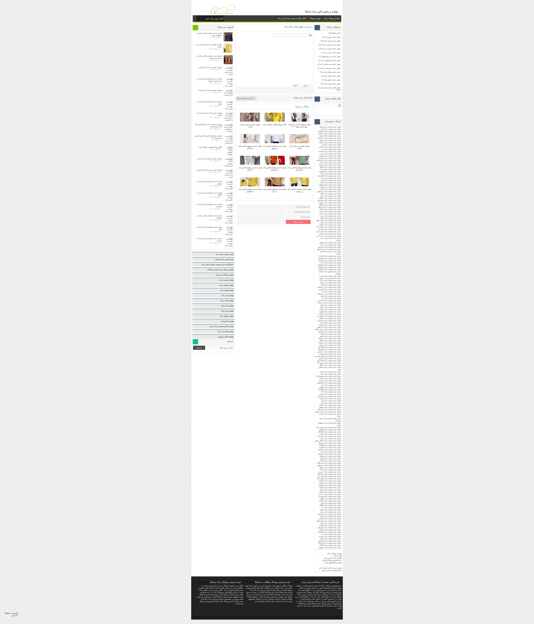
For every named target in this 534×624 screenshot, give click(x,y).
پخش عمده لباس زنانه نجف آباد (329, 436)
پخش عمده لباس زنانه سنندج (330, 158)
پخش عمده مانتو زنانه (332, 80)
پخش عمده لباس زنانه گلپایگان (329, 432)
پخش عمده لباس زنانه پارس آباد (329, 363)
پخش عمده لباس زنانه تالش (330, 498)
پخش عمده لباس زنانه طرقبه (330, 234)
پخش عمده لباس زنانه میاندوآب (329, 320)
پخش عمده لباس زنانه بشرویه (329, 260)
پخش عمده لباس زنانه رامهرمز (329, 267)
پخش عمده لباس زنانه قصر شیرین (328, 356)
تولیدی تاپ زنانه (228, 295)
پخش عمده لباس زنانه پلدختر (330, 530)
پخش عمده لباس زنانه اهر (331, 178)
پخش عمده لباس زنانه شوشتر (329, 269)
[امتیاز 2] (303, 80)
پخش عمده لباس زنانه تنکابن (330, 378)
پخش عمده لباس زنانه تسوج (330, 278)
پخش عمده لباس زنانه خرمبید (330, 472)
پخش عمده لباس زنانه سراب (330, 211)
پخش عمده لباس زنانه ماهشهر (329, 265)
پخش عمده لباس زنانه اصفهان (329, 131)
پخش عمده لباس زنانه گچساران (329, 360)
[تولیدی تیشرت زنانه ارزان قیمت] (228, 74)
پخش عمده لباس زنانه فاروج (330, 456)
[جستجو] (199, 18)
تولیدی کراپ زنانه (227, 300)
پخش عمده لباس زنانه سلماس (329, 300)
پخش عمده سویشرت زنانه (330, 68)
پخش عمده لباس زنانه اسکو (330, 209)
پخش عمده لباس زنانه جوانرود (329, 332)
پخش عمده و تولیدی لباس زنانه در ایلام (250, 169)
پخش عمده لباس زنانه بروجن (330, 345)
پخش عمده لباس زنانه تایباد (330, 182)
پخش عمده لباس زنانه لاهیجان (329, 485)
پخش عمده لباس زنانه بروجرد (329, 536)
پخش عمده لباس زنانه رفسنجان (329, 474)
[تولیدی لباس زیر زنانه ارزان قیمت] (299, 142)
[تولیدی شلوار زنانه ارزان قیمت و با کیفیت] (228, 52)
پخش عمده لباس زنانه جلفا (331, 218)
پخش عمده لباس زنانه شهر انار (329, 476)
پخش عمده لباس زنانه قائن (330, 458)
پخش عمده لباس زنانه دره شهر (329, 352)
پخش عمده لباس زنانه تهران (330, 127)
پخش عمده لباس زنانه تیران (330, 438)
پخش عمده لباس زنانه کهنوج (330, 311)
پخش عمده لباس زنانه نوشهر (330, 387)
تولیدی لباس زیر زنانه (226, 331)
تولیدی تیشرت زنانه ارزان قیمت (210, 67)
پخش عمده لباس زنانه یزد (331, 149)
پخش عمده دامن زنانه (332, 52)
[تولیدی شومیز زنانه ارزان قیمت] (228, 95)
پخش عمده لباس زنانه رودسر (330, 496)
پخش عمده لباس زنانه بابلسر (330, 405)
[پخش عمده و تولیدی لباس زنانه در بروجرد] (299, 186)
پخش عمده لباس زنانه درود (330, 452)
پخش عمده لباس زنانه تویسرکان (328, 521)
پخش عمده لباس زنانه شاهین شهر (328, 441)
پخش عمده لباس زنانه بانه (331, 507)
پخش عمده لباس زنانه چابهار (330, 340)
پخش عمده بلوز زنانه (333, 37)
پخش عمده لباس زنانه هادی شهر (328, 220)
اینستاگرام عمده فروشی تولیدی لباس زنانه (217, 264)
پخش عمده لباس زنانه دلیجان (330, 481)
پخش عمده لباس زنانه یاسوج (330, 358)
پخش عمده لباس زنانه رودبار (330, 394)
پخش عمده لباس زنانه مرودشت (329, 294)
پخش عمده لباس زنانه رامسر (330, 380)
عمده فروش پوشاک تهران (332, 560)
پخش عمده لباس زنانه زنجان (330, 162)
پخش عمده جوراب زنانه (331, 49)
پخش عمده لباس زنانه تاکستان (329, 176)
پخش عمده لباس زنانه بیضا (331, 283)
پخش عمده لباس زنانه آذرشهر (329, 207)
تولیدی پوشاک (315, 18)
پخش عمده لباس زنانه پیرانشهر (329, 191)
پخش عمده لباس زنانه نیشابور (329, 449)
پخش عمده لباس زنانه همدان (330, 518)
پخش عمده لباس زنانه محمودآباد (328, 376)
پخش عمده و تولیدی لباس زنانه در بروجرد (299, 190)
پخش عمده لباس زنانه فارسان (329, 347)
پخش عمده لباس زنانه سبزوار (329, 443)
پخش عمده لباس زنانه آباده (330, 469)
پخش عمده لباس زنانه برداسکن (329, 249)
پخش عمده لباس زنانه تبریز (330, 153)
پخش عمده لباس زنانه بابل (331, 403)
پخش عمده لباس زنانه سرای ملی (328, 427)
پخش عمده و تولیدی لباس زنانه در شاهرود (274, 169)
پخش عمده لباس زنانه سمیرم (329, 202)
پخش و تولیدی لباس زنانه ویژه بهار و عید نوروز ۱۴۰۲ (299, 125)
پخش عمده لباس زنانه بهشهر (330, 407)
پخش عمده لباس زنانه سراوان (329, 338)
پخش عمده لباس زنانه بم (331, 298)
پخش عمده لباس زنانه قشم (330, 336)
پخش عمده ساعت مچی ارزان (330, 568)
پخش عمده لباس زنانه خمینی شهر (328, 412)
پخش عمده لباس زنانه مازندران (329, 138)
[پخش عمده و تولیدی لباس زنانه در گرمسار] (299, 164)
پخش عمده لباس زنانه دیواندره (329, 514)
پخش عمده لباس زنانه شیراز (330, 136)
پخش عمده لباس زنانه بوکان (330, 309)
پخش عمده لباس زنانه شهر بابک (329, 478)
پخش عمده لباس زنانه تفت (330, 374)
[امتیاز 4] (308, 80)
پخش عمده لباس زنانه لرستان (329, 133)
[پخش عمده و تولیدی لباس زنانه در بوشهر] (275, 142)
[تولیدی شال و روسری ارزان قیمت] (250, 121)
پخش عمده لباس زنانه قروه (330, 516)
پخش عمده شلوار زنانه (332, 72)
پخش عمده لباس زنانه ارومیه (330, 156)
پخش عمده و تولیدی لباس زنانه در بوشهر (274, 147)
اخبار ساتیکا (336, 33)
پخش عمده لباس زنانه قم (331, 145)
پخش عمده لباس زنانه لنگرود (330, 501)
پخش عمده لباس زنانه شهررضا (329, 200)
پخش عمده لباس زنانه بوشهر (330, 547)
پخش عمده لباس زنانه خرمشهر (329, 465)
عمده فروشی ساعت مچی (332, 570)
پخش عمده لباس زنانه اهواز (330, 167)
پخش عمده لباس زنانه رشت (330, 169)
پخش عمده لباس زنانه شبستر (329, 229)
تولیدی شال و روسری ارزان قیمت (250, 125)
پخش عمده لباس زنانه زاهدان (329, 151)
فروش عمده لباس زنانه (333, 558)
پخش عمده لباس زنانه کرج (331, 129)
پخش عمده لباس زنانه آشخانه (329, 256)
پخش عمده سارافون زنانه (331, 60)
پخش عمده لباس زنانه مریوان (329, 343)
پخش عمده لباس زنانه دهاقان (330, 205)
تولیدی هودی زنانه (227, 290)
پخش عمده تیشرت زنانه (331, 45)
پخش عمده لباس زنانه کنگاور (330, 505)
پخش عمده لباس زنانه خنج (331, 296)
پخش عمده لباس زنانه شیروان (329, 454)
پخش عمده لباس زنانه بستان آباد (328, 227)
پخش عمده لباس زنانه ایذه (331, 263)
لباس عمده (337, 556)
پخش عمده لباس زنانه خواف (330, 242)
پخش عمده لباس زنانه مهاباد (330, 318)
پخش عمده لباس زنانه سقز (330, 512)
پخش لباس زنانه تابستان (224, 259)
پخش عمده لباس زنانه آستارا (330, 487)
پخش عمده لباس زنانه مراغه (330, 214)
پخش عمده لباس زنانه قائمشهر (329, 383)
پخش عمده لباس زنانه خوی (330, 305)
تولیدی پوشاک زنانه (332, 18)
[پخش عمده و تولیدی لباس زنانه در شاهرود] (275, 164)
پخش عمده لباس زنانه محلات (330, 483)
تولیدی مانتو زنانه (227, 321)
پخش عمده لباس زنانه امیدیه (330, 276)
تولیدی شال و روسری (226, 337)
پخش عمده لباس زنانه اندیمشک (329, 463)
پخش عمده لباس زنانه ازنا (331, 534)
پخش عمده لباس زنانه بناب (330, 180)
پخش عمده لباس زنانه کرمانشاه (329, 160)
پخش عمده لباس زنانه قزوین (330, 171)
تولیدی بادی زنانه (227, 306)
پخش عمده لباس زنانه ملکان (330, 225)
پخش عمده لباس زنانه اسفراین (329, 396)
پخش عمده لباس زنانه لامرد (330, 189)
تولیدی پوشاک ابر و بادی (224, 275)
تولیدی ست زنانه (227, 311)
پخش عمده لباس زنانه (332, 76)
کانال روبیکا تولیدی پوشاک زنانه (274, 124)
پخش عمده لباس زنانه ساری (330, 398)
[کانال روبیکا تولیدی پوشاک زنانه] (275, 121)
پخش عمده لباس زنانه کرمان (330, 147)
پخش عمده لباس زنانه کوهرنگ (329, 349)
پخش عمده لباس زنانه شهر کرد (329, 527)
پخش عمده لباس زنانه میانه (330, 222)
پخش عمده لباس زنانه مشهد (330, 140)
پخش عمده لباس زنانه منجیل (330, 492)
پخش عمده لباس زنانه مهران (330, 354)
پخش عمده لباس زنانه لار (331, 291)
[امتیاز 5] (310, 80)
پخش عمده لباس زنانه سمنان (330, 142)
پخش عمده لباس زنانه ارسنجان (329, 287)
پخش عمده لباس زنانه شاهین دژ (329, 316)
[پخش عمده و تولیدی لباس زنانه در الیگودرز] (250, 186)
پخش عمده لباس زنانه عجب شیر (328, 231)
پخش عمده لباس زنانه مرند (330, 216)
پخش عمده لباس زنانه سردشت (329, 303)
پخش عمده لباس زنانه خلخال (330, 365)
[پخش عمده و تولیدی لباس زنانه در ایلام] (250, 164)
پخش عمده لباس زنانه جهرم (330, 187)
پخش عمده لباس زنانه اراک (330, 173)
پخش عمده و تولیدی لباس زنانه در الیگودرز (250, 190)
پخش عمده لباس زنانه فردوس (329, 258)
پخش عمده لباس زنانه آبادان (330, 461)
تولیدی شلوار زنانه (227, 316)
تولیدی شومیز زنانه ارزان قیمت (210, 90)
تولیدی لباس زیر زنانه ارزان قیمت (299, 147)
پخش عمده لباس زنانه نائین (330, 434)
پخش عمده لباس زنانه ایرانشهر (329, 327)
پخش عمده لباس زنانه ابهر (331, 503)
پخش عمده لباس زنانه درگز (330, 245)
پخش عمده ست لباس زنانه (330, 64)
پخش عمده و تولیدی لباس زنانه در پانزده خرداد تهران (209, 80)
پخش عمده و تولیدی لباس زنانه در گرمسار (299, 169)
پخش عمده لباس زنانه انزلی (330, 490)
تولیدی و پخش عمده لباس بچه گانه (221, 270)
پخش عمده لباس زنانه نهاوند (330, 525)
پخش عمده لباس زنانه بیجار (330, 510)
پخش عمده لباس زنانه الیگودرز (329, 532)
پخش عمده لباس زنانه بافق (330, 372)
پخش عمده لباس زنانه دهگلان (329, 198)
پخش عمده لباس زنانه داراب (330, 280)
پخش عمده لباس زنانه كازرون (329, 289)
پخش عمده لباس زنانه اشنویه (330, 325)
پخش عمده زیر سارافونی (331, 56)
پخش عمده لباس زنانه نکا (331, 392)
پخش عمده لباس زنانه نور (331, 385)
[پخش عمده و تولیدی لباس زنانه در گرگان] (250, 142)
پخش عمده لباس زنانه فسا (331, 285)
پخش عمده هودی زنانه (332, 84)
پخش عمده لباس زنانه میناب (330, 334)
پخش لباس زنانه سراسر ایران (329, 88)
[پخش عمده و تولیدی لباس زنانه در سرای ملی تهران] (228, 63)
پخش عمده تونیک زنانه (332, 41)
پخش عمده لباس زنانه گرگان (330, 545)
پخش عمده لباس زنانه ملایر (330, 523)
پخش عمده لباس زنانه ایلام (330, 538)
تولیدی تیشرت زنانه (226, 280)
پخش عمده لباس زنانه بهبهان (330, 185)
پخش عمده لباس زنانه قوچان (330, 445)
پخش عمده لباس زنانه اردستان (329, 409)
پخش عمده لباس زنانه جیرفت (329, 314)
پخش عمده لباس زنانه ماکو (330, 194)
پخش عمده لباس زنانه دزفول (330, 467)
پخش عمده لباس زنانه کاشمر (330, 447)
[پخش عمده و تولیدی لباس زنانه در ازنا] (275, 186)
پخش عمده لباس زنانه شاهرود (329, 541)
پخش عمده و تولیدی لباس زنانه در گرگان (250, 147)
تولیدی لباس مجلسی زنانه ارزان (222, 326)
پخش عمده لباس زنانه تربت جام (329, 236)
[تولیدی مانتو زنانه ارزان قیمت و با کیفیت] (228, 120)
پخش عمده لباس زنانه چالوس (329, 389)
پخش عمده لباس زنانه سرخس (329, 247)
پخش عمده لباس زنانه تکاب (330, 307)
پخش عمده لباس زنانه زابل (330, 196)
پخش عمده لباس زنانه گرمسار (329, 543)
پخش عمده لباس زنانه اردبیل (330, 165)
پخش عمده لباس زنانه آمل (331, 400)
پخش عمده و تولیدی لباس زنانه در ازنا (274, 190)
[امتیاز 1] (301, 80)
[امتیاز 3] (306, 80)
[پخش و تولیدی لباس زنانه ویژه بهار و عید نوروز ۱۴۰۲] (299, 121)
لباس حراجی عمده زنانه (225, 254)
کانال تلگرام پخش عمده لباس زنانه (292, 18)
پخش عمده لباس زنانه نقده (330, 323)
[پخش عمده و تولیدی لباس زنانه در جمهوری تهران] (228, 41)
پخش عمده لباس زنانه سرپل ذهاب (328, 329)
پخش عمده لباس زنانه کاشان (330, 429)
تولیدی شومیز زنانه (226, 285)
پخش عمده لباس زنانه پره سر (329, 494)
